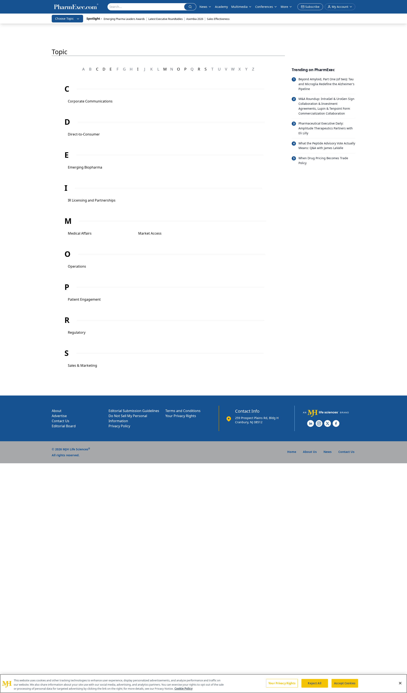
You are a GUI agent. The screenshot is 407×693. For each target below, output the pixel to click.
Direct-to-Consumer (84, 134)
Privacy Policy (119, 426)
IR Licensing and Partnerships (92, 200)
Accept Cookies (344, 683)
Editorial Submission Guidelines (134, 410)
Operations (77, 266)
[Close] (400, 683)
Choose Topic (64, 19)
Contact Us (60, 421)
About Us (310, 452)
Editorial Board (64, 426)
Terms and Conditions (183, 410)
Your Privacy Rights (180, 416)
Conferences (264, 7)
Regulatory (76, 332)
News (203, 7)
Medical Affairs (80, 233)
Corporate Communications (90, 101)
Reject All (314, 683)
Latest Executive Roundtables (165, 19)
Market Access (150, 233)
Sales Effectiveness (218, 19)
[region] (203, 683)
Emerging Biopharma (85, 167)
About (56, 410)
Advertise (59, 416)
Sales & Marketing (82, 365)
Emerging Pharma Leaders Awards (124, 19)
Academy (221, 7)
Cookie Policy (183, 688)
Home (291, 452)
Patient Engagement (84, 299)
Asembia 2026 (194, 19)
